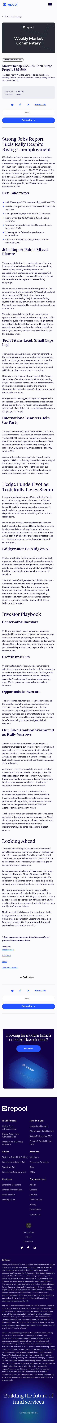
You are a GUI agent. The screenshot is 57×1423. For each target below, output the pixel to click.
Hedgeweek (8, 949)
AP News (6, 955)
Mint (4, 961)
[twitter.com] (22, 1247)
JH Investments (10, 967)
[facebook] (28, 1247)
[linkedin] (34, 1247)
